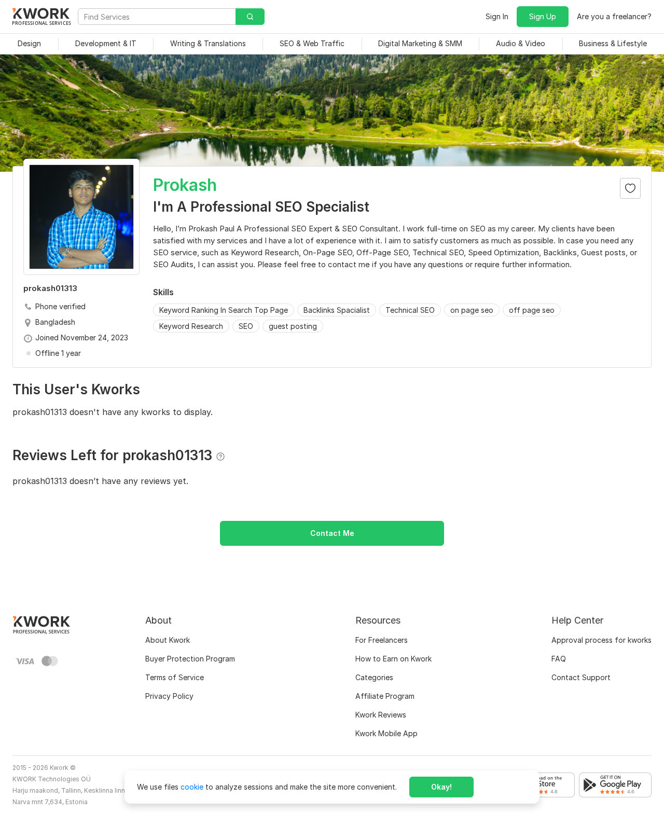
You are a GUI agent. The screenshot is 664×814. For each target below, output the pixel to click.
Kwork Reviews (380, 714)
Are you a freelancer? (614, 16)
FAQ (558, 658)
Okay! (441, 786)
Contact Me (332, 533)
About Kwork (167, 640)
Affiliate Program (384, 696)
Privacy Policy (169, 696)
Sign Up (542, 16)
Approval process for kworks (601, 640)
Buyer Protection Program (190, 658)
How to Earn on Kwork (393, 658)
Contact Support (581, 677)
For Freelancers (381, 640)
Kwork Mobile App (386, 733)
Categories (374, 677)
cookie (192, 786)
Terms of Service (174, 677)
